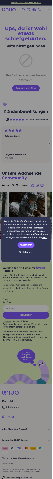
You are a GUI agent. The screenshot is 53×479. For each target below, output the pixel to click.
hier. (44, 237)
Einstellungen (26, 252)
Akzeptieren (26, 245)
